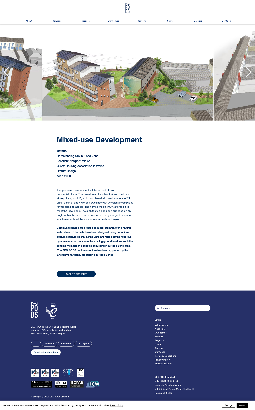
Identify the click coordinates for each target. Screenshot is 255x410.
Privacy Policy (116, 405)
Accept (242, 405)
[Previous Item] (6, 72)
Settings (228, 405)
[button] (46, 352)
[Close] (251, 405)
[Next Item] (248, 72)
